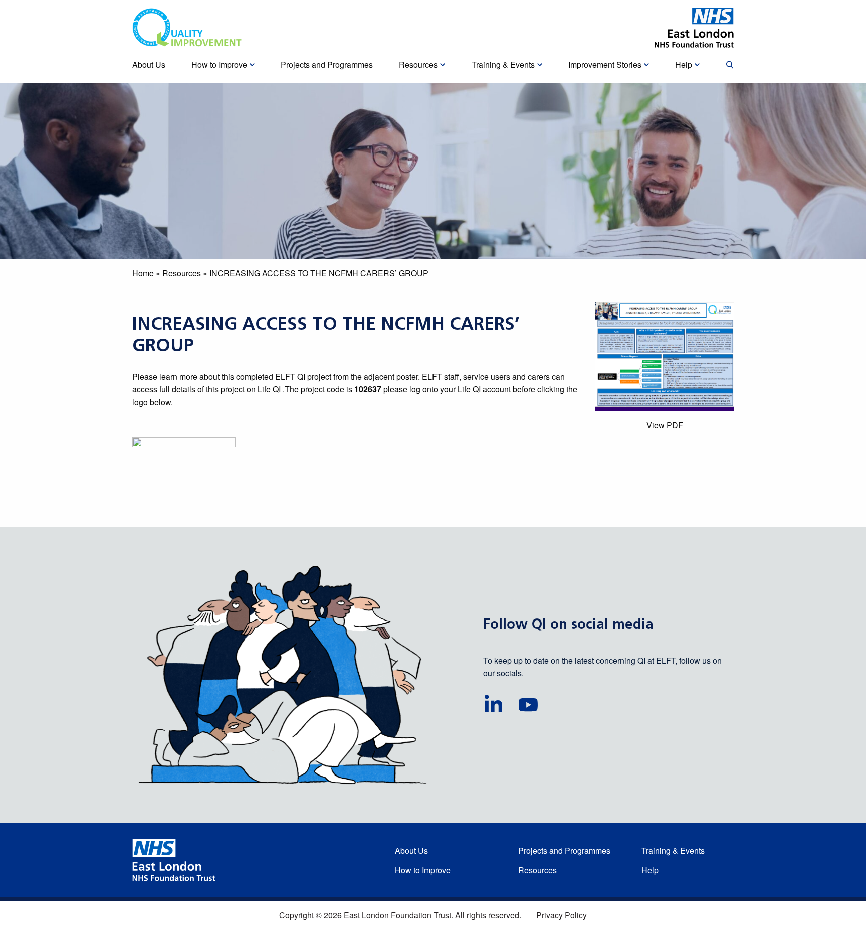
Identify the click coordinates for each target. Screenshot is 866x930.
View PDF (664, 425)
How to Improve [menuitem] (219, 64)
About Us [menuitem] (148, 64)
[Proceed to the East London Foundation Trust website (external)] (694, 28)
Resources (181, 273)
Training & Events (673, 850)
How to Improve (423, 870)
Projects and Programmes (564, 850)
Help (650, 870)
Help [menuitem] (683, 64)
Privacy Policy (561, 915)
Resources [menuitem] (418, 64)
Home (143, 273)
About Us (411, 850)
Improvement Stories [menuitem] (604, 64)
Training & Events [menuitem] (503, 64)
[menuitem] (730, 65)
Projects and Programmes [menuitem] (327, 64)
